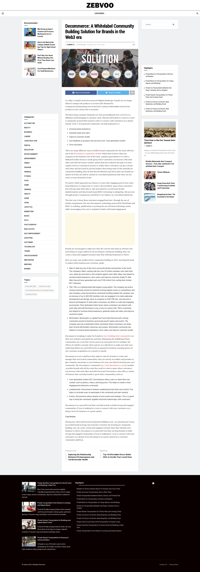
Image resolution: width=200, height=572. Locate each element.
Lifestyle (28, 207)
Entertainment (31, 154)
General (27, 189)
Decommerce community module (87, 153)
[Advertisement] (100, 229)
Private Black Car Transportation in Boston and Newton (94, 499)
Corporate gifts (30, 286)
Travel (27, 251)
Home (26, 198)
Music (27, 216)
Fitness (27, 176)
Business (28, 132)
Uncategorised (31, 256)
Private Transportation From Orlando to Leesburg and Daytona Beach (99, 531)
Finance (27, 172)
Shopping (28, 238)
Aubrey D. (71, 44)
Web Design (29, 260)
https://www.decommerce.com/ (112, 365)
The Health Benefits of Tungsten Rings (39, 290)
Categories (99, 13)
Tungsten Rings (31, 294)
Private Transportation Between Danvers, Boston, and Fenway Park (98, 496)
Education (28, 150)
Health (27, 194)
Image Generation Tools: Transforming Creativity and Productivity (166, 185)
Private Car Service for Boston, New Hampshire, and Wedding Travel (99, 515)
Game (26, 185)
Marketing (29, 211)
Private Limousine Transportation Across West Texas (94, 492)
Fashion (27, 167)
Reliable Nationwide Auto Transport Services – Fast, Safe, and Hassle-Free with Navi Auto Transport (160, 163)
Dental (27, 145)
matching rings (44, 286)
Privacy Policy (173, 564)
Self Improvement (32, 233)
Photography (30, 225)
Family (27, 163)
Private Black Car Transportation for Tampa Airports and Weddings (98, 502)
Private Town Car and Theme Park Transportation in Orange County (98, 522)
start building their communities (117, 336)
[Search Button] (173, 24)
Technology (81, 44)
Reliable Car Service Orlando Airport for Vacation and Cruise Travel (98, 489)
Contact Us (163, 564)
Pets (26, 220)
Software (28, 242)
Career (27, 136)
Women (27, 269)
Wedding (28, 264)
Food (26, 180)
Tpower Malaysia (163, 172)
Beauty (27, 128)
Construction (30, 141)
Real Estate (29, 229)
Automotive (29, 123)
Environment (30, 158)
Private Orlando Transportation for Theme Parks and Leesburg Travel (99, 511)
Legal (26, 203)
